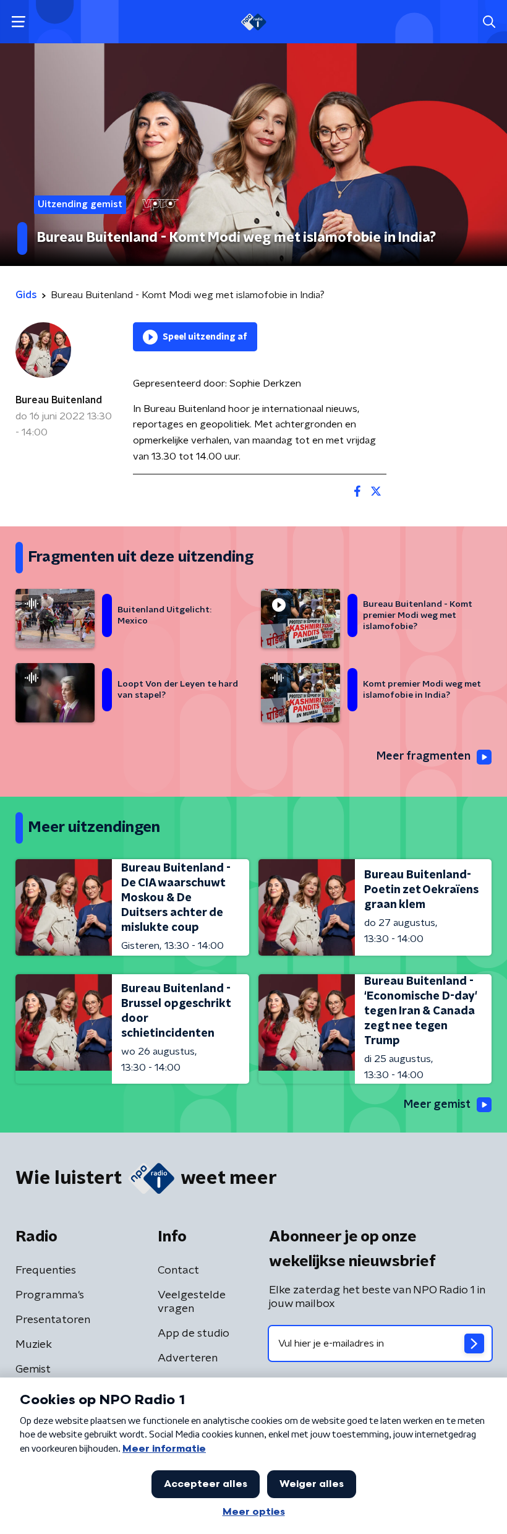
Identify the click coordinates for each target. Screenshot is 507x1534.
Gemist (33, 1369)
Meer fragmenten (424, 756)
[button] (18, 22)
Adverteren (188, 1358)
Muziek (33, 1344)
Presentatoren (52, 1320)
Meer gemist (437, 1104)
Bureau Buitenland (58, 400)
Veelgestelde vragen (192, 1302)
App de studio (193, 1333)
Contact (178, 1270)
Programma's (49, 1295)
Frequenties (45, 1270)
